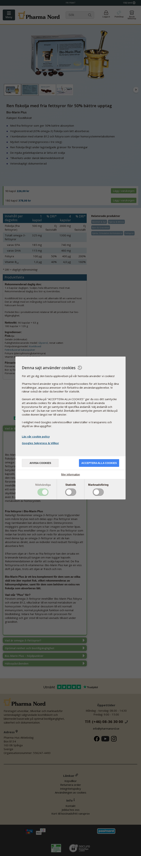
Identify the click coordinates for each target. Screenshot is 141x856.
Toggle (42, 492)
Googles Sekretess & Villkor (40, 443)
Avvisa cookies (40, 463)
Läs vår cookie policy (36, 436)
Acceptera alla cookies (99, 463)
